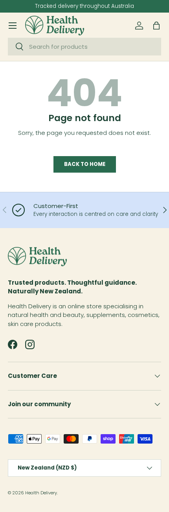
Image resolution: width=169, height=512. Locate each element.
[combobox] (84, 46)
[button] (156, 25)
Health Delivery (41, 493)
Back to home (84, 164)
